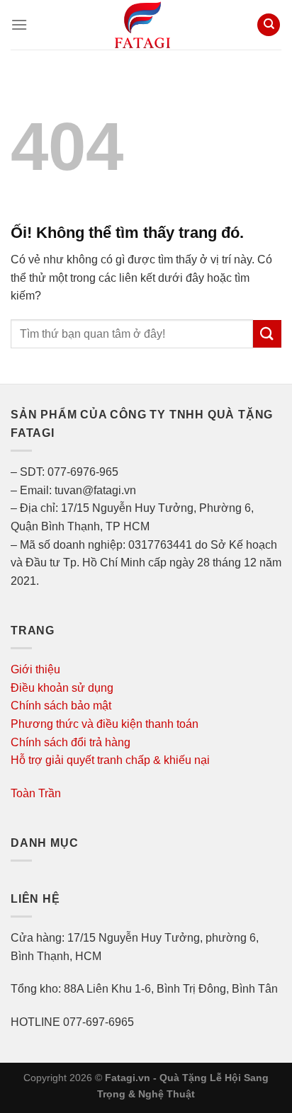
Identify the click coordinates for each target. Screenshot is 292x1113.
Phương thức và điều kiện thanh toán (104, 724)
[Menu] (19, 24)
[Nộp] (267, 334)
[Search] (268, 25)
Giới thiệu (35, 669)
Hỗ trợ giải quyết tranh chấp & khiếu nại (110, 760)
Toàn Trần (36, 793)
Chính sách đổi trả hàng (70, 742)
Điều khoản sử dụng (62, 688)
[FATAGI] (142, 25)
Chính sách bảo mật (61, 706)
